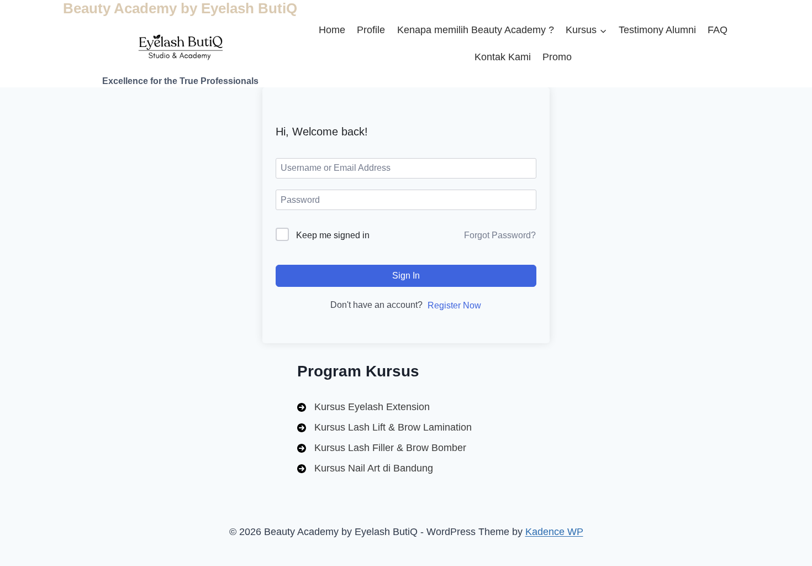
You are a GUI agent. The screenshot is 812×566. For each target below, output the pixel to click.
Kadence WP (554, 531)
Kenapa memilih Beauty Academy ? (475, 29)
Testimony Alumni (657, 29)
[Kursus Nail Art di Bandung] (365, 468)
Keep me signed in (333, 235)
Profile (371, 29)
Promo (557, 56)
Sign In (406, 275)
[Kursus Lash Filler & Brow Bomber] (381, 448)
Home (332, 29)
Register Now (454, 305)
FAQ (717, 29)
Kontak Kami (502, 56)
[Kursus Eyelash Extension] (363, 407)
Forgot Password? (500, 235)
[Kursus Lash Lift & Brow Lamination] (384, 427)
